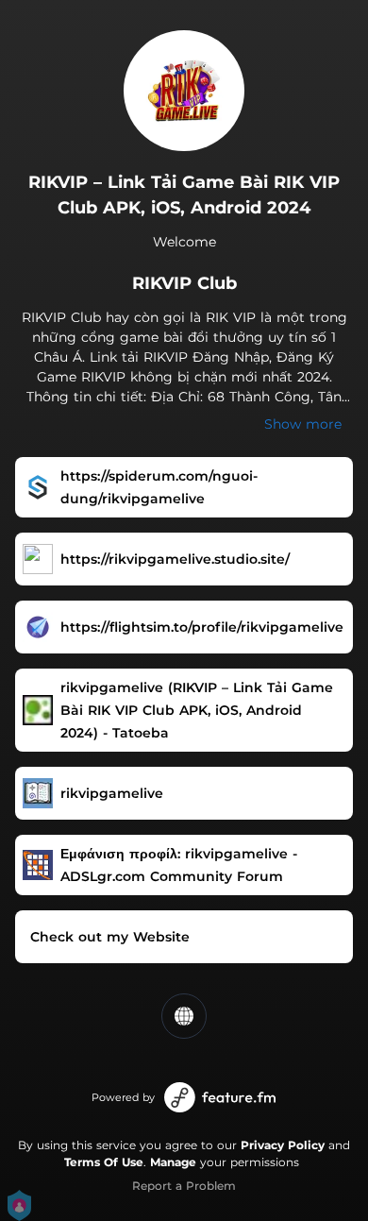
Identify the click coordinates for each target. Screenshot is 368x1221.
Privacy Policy (283, 1145)
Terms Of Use (103, 1162)
